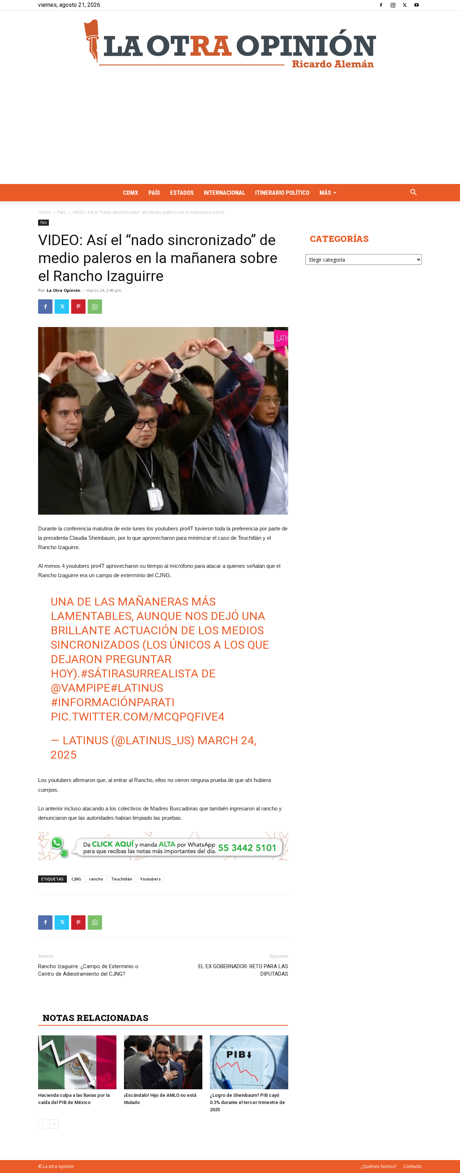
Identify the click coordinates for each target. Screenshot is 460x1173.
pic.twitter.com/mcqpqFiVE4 (138, 716)
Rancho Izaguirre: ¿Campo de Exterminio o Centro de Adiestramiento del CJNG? (88, 970)
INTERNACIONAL (224, 192)
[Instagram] (392, 5)
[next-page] (54, 1123)
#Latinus (136, 688)
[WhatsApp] (95, 306)
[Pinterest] (78, 306)
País (154, 192)
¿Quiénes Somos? (378, 1166)
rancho (96, 879)
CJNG (76, 879)
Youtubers (150, 879)
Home (44, 212)
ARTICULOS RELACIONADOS (106, 1002)
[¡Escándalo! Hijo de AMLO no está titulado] (163, 1062)
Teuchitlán (121, 879)
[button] (413, 193)
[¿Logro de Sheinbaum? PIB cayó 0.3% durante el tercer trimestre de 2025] (249, 1062)
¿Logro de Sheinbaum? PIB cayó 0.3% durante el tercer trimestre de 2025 (247, 1102)
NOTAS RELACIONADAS (95, 1018)
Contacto (412, 1166)
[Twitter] (404, 5)
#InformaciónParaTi (113, 702)
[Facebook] (381, 5)
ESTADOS (182, 192)
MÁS (325, 192)
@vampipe (80, 688)
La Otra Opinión (63, 290)
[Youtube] (416, 5)
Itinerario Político (282, 192)
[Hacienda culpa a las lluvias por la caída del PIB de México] (77, 1062)
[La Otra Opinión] (230, 43)
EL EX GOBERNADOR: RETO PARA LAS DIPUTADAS (243, 970)
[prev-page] (42, 1123)
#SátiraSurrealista (139, 673)
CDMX (130, 192)
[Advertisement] (230, 130)
